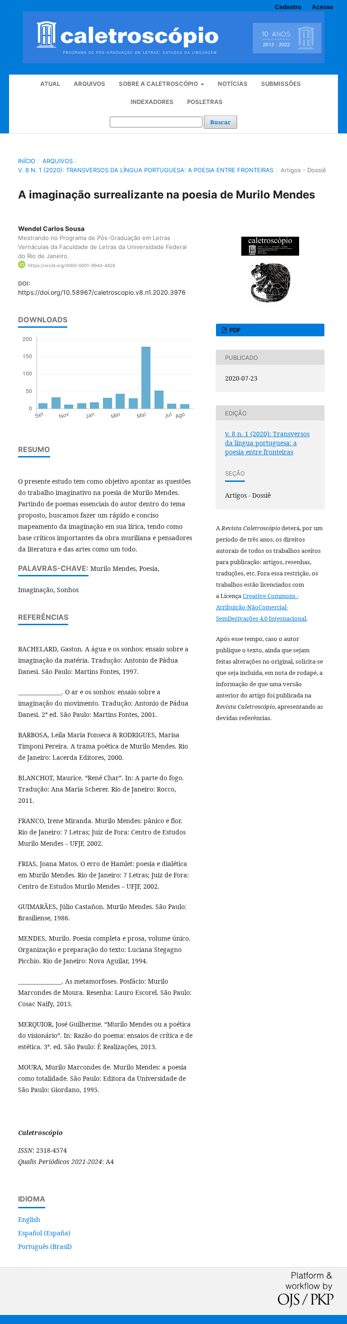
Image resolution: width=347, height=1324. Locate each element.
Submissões (281, 83)
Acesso (322, 6)
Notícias (233, 83)
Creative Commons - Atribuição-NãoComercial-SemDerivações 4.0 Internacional (261, 607)
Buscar (220, 122)
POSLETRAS (205, 101)
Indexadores (152, 101)
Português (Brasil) (45, 1246)
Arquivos (89, 83)
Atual (50, 83)
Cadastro (288, 6)
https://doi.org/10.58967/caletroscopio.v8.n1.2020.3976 (102, 292)
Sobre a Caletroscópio (159, 83)
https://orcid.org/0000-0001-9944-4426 (71, 265)
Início (26, 161)
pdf (234, 330)
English (29, 1219)
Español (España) (44, 1233)
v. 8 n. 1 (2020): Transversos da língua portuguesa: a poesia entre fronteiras (145, 170)
